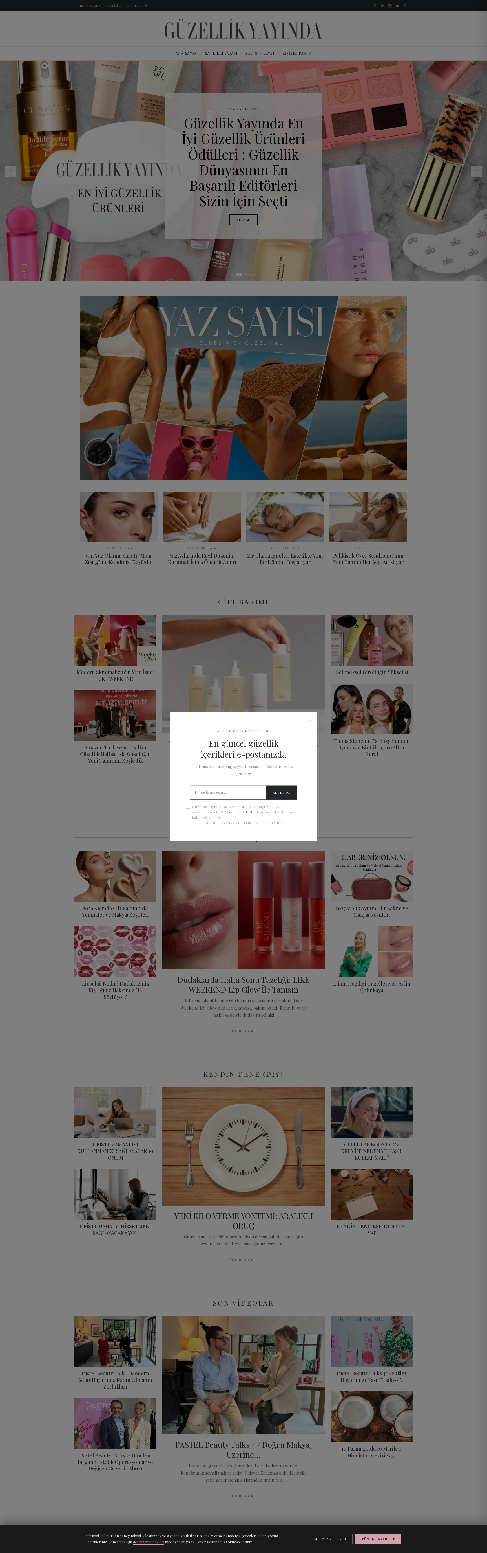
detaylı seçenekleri (148, 1541)
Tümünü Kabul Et (378, 1539)
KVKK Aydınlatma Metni (234, 812)
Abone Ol (282, 793)
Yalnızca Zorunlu (329, 1539)
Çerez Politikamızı (211, 1541)
